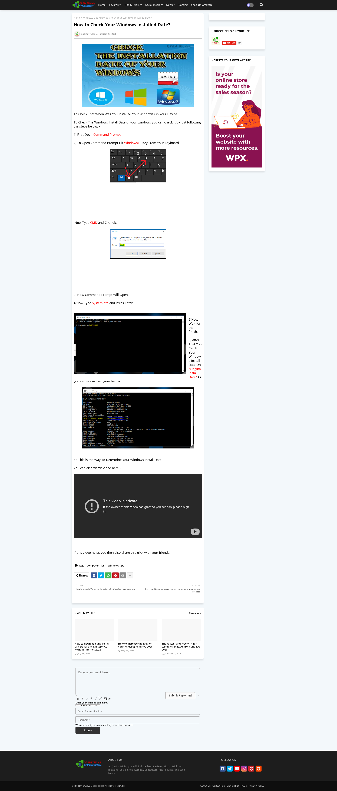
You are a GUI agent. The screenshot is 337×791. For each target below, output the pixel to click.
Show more (195, 613)
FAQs (244, 785)
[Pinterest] (115, 575)
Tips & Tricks (132, 4)
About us (205, 785)
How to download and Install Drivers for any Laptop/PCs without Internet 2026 (92, 646)
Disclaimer (233, 785)
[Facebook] (94, 575)
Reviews (114, 4)
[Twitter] (101, 575)
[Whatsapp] (108, 575)
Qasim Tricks (97, 785)
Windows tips (90, 17)
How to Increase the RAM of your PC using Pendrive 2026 (135, 645)
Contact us (218, 785)
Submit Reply (177, 695)
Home (101, 4)
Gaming (183, 4)
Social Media (152, 4)
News (169, 4)
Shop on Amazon (201, 4)
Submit (87, 730)
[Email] (123, 575)
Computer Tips (95, 565)
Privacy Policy (256, 785)
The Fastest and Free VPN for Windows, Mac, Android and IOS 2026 (181, 646)
